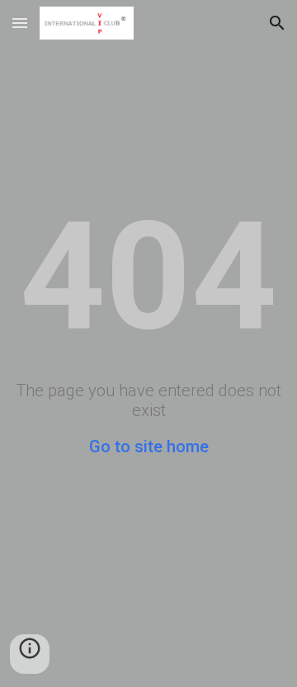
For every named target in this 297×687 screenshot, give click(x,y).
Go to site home (149, 446)
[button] (20, 22)
